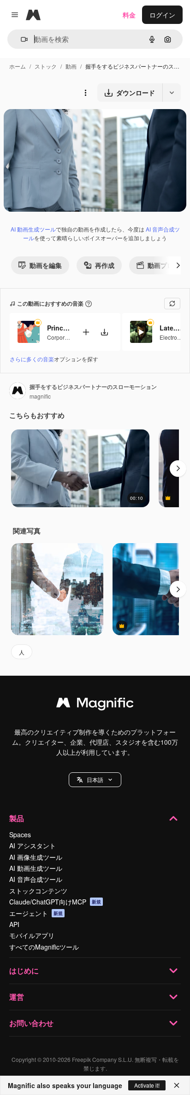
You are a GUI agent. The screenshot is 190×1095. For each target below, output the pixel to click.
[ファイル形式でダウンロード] (171, 92)
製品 (16, 818)
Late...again (171, 327)
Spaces (20, 834)
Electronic (172, 337)
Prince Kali (58, 327)
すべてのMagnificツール (44, 946)
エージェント (36, 913)
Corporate (59, 337)
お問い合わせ (31, 1023)
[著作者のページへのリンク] (17, 391)
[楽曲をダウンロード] (104, 332)
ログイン (162, 14)
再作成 (104, 265)
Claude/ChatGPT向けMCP (55, 901)
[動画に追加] (85, 332)
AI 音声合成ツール (35, 879)
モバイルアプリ (31, 935)
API (14, 924)
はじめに (24, 970)
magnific (40, 396)
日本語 (95, 779)
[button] (95, 779)
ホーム (17, 66)
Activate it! (147, 1085)
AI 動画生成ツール (33, 229)
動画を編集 (46, 265)
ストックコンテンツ (38, 890)
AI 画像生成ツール (35, 857)
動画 (71, 66)
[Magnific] (95, 705)
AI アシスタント (32, 845)
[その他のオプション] (85, 92)
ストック (46, 66)
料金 (129, 14)
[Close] (176, 1085)
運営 (16, 996)
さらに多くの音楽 (32, 359)
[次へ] (178, 265)
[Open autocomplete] (20, 39)
